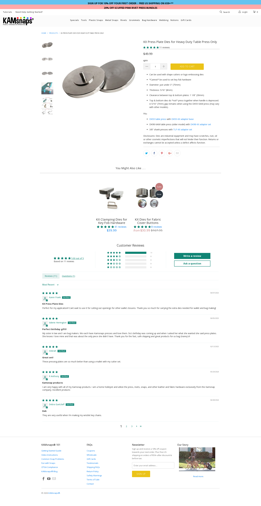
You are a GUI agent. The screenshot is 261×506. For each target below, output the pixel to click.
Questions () (68, 276)
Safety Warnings (94, 475)
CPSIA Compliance (49, 467)
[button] (151, 47)
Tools (84, 20)
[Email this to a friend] (177, 153)
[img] (50, 293)
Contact (90, 483)
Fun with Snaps (48, 463)
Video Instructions (49, 455)
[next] (135, 97)
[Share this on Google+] (169, 153)
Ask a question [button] (192, 263)
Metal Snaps (111, 20)
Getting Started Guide (51, 450)
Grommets (134, 20)
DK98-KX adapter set (200, 124)
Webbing (163, 20)
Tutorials (7, 12)
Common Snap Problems (52, 459)
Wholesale (92, 455)
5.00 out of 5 (77, 258)
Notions (175, 20)
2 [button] (126, 426)
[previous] (62, 97)
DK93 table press (157, 119)
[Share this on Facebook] (154, 153)
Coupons (91, 450)
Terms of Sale (93, 479)
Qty (145, 60)
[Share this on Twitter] (146, 153)
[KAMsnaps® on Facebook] (43, 479)
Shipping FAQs (93, 467)
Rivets (124, 20)
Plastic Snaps (96, 20)
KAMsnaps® (54, 493)
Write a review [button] (192, 256)
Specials (74, 20)
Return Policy (93, 471)
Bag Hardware (149, 20)
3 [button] (131, 426)
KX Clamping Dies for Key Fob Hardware (111, 198)
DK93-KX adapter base (182, 119)
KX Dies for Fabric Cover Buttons (147, 198)
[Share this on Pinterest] (162, 153)
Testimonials (92, 463)
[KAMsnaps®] (22, 21)
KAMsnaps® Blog (49, 471)
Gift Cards (186, 20)
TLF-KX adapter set (182, 129)
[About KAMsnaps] (197, 473)
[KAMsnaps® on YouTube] (49, 479)
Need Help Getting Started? (29, 12)
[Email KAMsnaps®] (54, 479)
